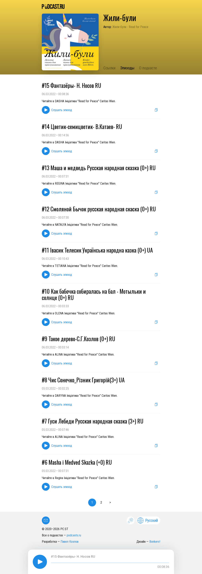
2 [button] (101, 502)
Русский (151, 520)
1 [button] (92, 502)
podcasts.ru (74, 535)
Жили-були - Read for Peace (130, 27)
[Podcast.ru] (101, 6)
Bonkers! (154, 541)
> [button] (110, 502)
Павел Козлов (70, 541)
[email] (46, 520)
